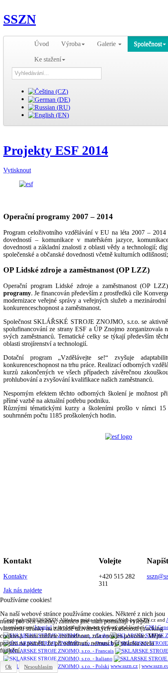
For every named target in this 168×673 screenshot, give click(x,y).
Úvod (41, 43)
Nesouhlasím (38, 667)
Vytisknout (17, 170)
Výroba (71, 43)
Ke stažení (47, 59)
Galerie (107, 43)
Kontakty (15, 576)
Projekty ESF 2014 (55, 150)
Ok (8, 667)
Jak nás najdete (22, 590)
